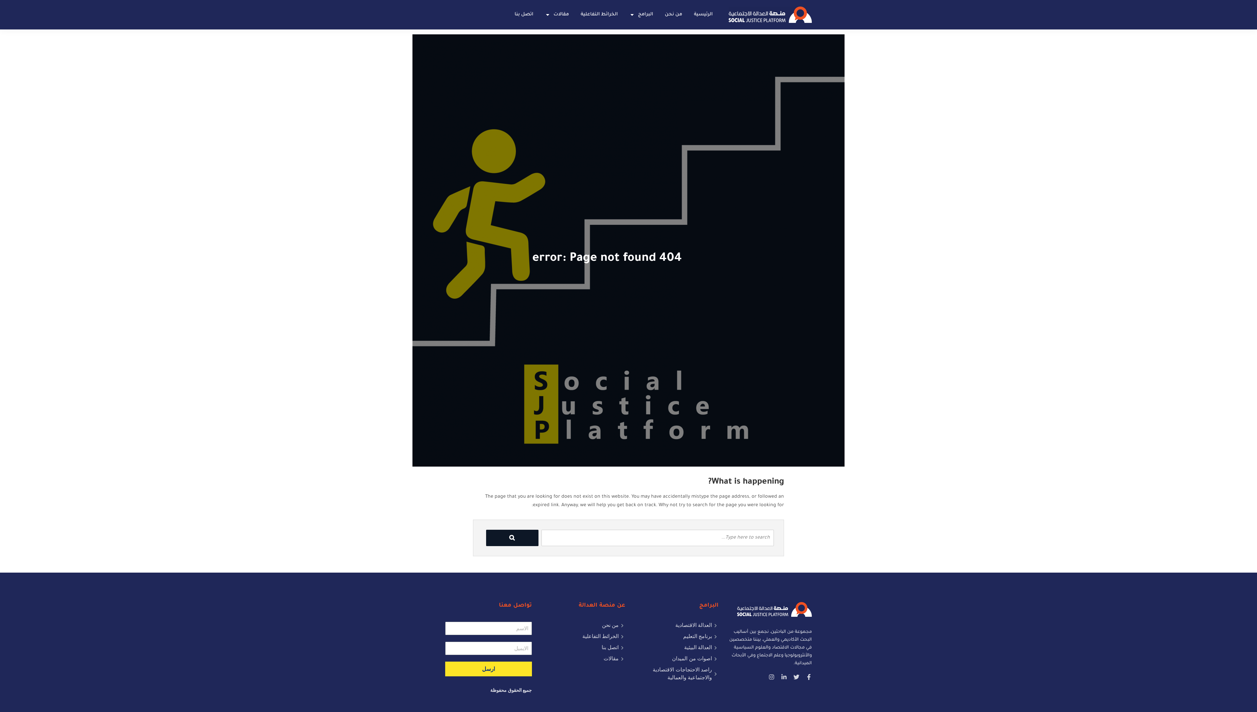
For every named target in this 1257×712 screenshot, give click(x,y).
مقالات (561, 14)
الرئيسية (703, 14)
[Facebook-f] (809, 677)
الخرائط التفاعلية (599, 14)
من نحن (673, 14)
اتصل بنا (524, 14)
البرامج (645, 14)
